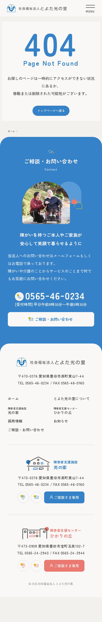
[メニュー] (90, 8)
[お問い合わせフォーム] (36, 497)
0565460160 (55, 566)
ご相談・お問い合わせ (54, 319)
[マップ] (23, 497)
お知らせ (61, 420)
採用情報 (15, 420)
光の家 (17, 410)
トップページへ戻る (51, 110)
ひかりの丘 (66, 410)
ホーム (11, 131)
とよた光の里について (72, 398)
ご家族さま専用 (66, 497)
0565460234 (54, 555)
